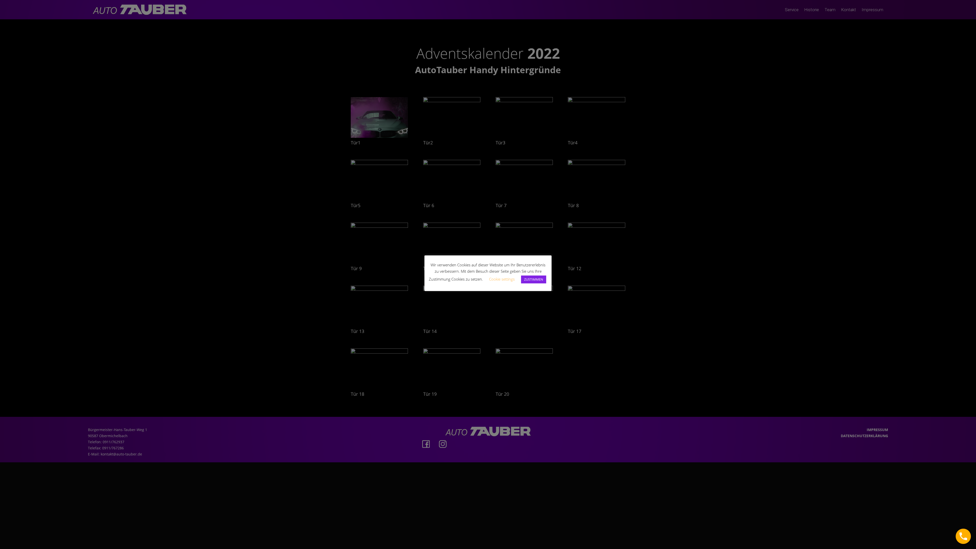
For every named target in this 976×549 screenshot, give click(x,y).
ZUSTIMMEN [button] (533, 279)
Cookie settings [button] (502, 279)
